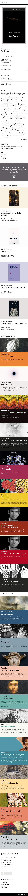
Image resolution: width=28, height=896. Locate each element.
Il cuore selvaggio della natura (11, 214)
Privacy (3, 881)
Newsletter (4, 887)
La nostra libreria (5, 884)
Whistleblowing (5, 882)
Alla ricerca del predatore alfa (14, 324)
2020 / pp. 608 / (6, 84)
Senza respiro (7, 251)
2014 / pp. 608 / (6, 79)
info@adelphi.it (9, 864)
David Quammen (6, 49)
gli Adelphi (3, 59)
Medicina (3, 155)
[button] (22, 45)
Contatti (3, 886)
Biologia (3, 156)
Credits (25, 894)
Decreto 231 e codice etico (7, 879)
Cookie (7, 881)
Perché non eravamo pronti (13, 287)
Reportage (3, 158)
